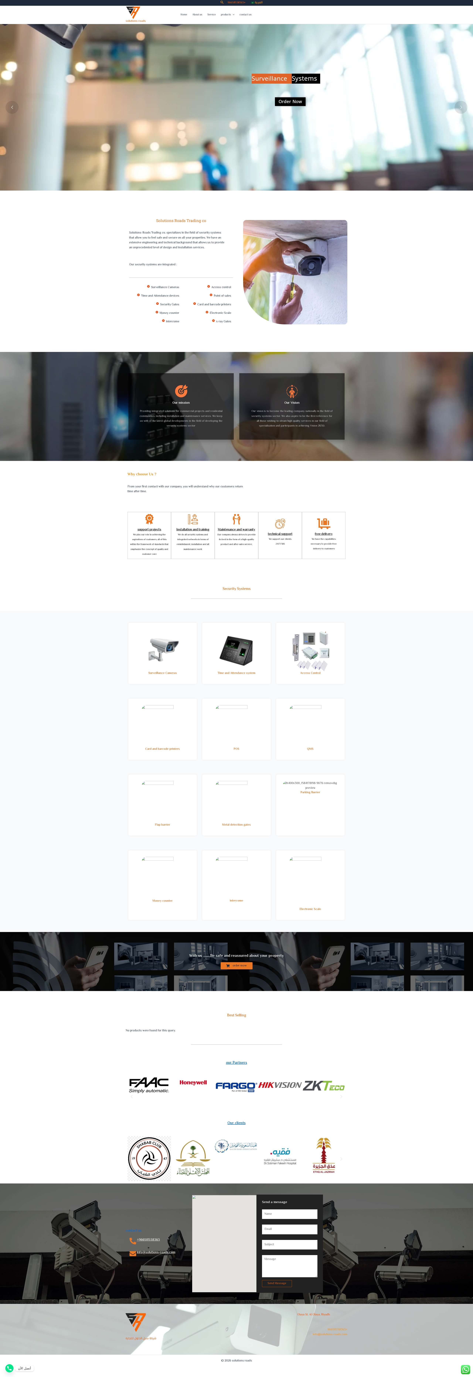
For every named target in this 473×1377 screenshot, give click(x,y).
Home (184, 15)
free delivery (324, 534)
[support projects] (149, 519)
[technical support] (280, 523)
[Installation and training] (193, 519)
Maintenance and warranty (236, 529)
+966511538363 (148, 1239)
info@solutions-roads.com (156, 1252)
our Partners (236, 1063)
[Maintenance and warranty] (236, 519)
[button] (222, 3)
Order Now (290, 101)
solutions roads (136, 21)
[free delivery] (324, 523)
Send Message (277, 1283)
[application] (232, 15)
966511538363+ (237, 3)
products (226, 15)
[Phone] (9, 1368)
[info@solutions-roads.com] (133, 1253)
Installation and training (192, 529)
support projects (149, 529)
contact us (245, 15)
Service (211, 15)
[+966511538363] (133, 1241)
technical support (280, 534)
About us (197, 15)
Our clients (236, 1123)
